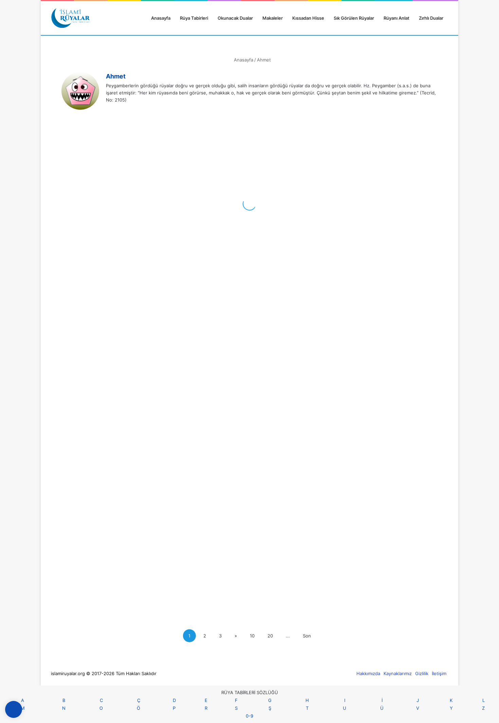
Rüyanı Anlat (396, 18)
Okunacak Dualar (235, 18)
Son (307, 635)
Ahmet (116, 76)
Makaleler (272, 18)
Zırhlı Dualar (431, 18)
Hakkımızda (368, 673)
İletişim (439, 673)
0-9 (249, 716)
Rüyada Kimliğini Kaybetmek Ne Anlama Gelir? (106, 537)
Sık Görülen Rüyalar (354, 18)
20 (270, 635)
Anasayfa (160, 18)
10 (252, 635)
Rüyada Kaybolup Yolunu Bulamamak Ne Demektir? (382, 432)
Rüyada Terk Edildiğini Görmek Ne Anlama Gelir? (246, 593)
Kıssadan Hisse (308, 18)
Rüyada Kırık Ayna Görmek (384, 226)
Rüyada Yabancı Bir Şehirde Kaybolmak (99, 432)
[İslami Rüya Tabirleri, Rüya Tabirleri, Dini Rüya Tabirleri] (70, 18)
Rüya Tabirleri (194, 18)
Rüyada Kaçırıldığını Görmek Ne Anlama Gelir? (381, 542)
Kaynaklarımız (398, 673)
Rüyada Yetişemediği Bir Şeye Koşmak (244, 271)
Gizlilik (421, 673)
